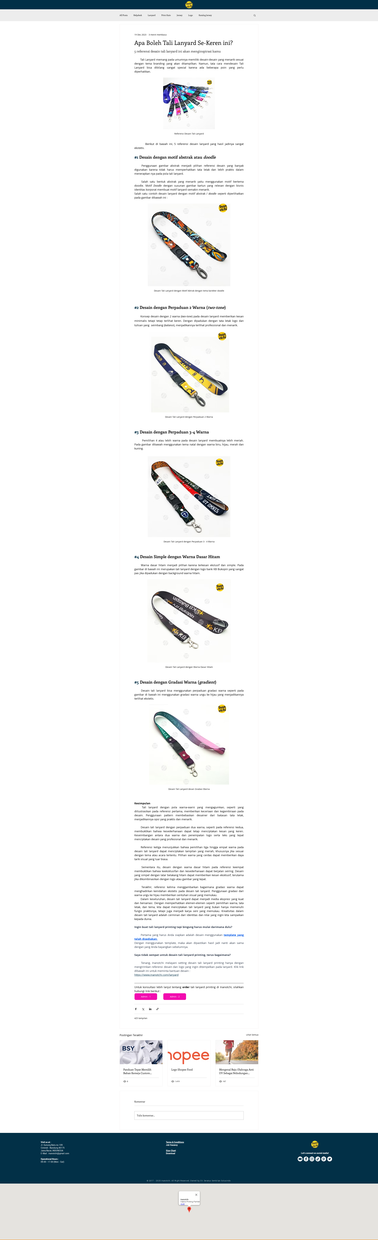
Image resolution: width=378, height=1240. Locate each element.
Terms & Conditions (175, 1142)
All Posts (124, 15)
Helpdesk (137, 15)
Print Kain (166, 15)
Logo (190, 15)
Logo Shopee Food (182, 1069)
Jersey (179, 15)
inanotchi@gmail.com (58, 1153)
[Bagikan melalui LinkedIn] (150, 1009)
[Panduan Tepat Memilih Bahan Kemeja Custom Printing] (141, 1052)
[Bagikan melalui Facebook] (135, 1009)
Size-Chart (171, 1150)
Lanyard (151, 15)
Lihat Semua (252, 1034)
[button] (254, 15)
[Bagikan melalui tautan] (157, 1009)
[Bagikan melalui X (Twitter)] (143, 1009)
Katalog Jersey (205, 15)
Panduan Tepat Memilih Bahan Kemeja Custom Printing (137, 1071)
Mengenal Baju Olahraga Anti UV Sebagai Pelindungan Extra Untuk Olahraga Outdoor (236, 1071)
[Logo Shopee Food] (189, 1052)
